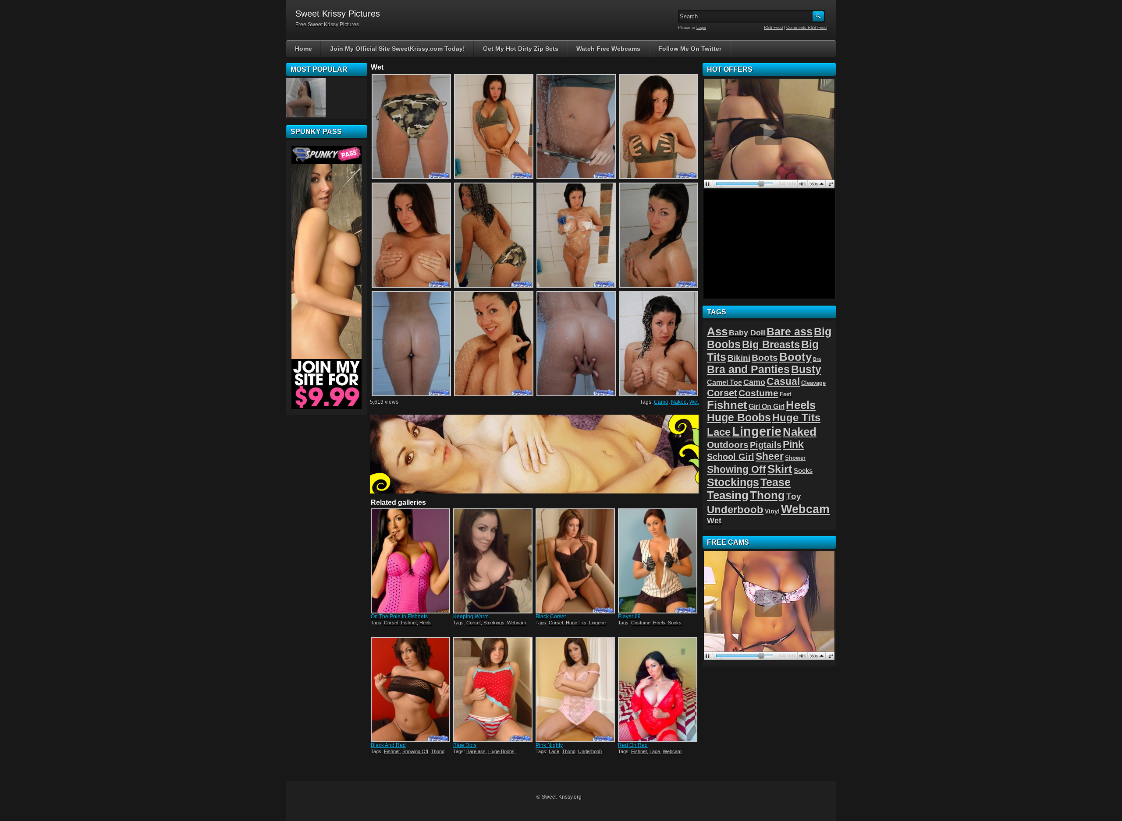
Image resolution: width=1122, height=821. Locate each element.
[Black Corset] (576, 560)
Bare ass (476, 751)
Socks (675, 622)
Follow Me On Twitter (689, 48)
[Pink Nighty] (576, 689)
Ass (717, 331)
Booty (795, 357)
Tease (775, 482)
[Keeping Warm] (493, 560)
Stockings (493, 622)
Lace (554, 751)
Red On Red (633, 745)
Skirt (779, 469)
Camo (661, 402)
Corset (391, 622)
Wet (694, 402)
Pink (793, 444)
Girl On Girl (767, 406)
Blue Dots (464, 745)
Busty (806, 369)
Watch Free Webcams (608, 48)
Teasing (728, 495)
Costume (640, 622)
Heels (425, 622)
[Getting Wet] (306, 97)
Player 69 (629, 616)
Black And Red (388, 745)
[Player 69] (658, 560)
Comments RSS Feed (806, 27)
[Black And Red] (411, 689)
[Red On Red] (658, 689)
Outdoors (728, 445)
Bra (817, 359)
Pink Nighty (549, 745)
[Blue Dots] (493, 689)
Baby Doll (747, 332)
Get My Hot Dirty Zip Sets (520, 48)
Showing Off (415, 751)
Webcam (516, 622)
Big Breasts (771, 344)
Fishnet (409, 622)
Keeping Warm (471, 616)
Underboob (590, 751)
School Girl (730, 457)
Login (701, 27)
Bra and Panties (748, 369)
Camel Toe (724, 382)
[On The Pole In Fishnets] (411, 560)
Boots (765, 357)
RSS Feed (773, 27)
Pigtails (765, 445)
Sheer (770, 456)
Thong (437, 751)
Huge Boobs (501, 751)
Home (303, 48)
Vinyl (772, 510)
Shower (795, 458)
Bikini (739, 358)
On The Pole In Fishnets (399, 616)
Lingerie (597, 622)
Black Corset (551, 616)
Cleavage (813, 383)
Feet (785, 394)
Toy (793, 496)
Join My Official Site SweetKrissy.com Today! (397, 48)
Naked (679, 402)
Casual (783, 381)
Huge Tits (576, 622)
